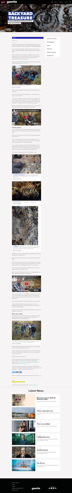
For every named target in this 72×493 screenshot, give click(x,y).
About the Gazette (15, 482)
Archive (13, 484)
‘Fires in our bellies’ (43, 424)
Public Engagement (51, 42)
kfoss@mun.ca (40, 375)
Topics (13, 380)
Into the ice (41, 463)
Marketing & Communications (17, 488)
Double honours (42, 450)
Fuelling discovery (43, 437)
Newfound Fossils (23, 362)
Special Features (50, 55)
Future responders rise (45, 411)
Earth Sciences (14, 381)
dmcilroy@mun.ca (23, 363)
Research (23, 381)
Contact (13, 486)
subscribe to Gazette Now (33, 384)
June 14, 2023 (14, 40)
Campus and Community (52, 38)
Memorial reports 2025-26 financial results (46, 398)
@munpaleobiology (34, 362)
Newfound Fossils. (25, 63)
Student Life (49, 48)
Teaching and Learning (51, 52)
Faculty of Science (19, 381)
